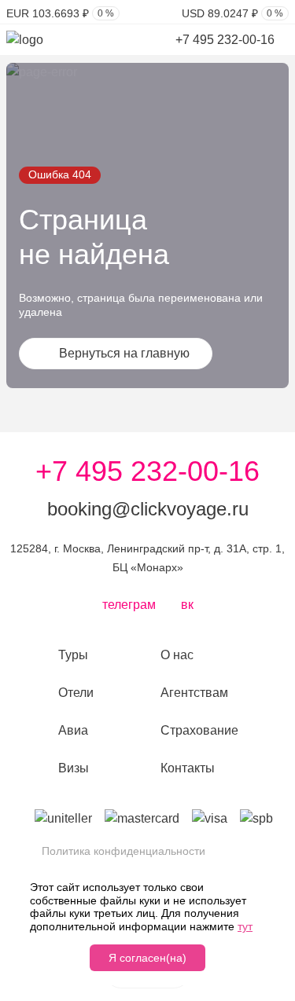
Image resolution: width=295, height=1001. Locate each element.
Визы (73, 768)
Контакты (187, 768)
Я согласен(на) (147, 958)
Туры (73, 655)
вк (187, 604)
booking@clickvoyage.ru (148, 508)
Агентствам (194, 692)
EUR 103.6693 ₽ (60, 13)
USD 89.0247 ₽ (232, 13)
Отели (76, 692)
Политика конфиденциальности (123, 851)
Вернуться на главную (124, 353)
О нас (177, 655)
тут (245, 926)
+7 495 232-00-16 (226, 39)
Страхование (199, 730)
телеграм (129, 604)
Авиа (73, 730)
